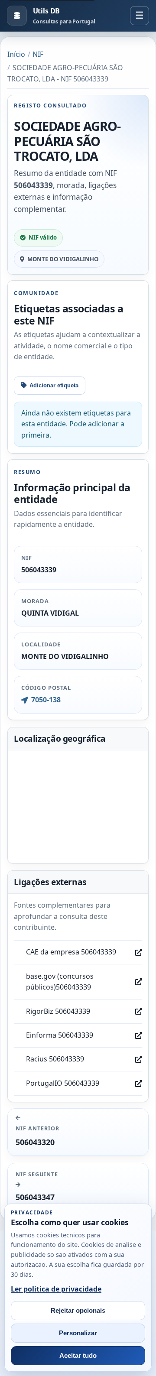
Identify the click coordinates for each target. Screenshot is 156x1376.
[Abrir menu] (139, 15)
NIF (37, 54)
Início (16, 54)
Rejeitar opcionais (78, 1310)
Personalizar (78, 1333)
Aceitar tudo (78, 1355)
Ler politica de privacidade (56, 1289)
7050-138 (45, 699)
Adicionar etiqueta (53, 385)
